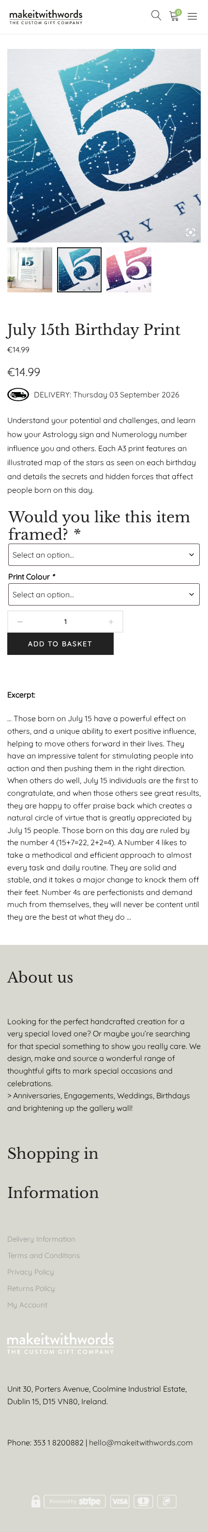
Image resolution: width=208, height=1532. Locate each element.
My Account (27, 1304)
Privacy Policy (30, 1271)
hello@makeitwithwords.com (141, 1442)
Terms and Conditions (43, 1255)
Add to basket (60, 643)
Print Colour (31, 576)
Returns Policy (31, 1288)
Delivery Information (41, 1239)
